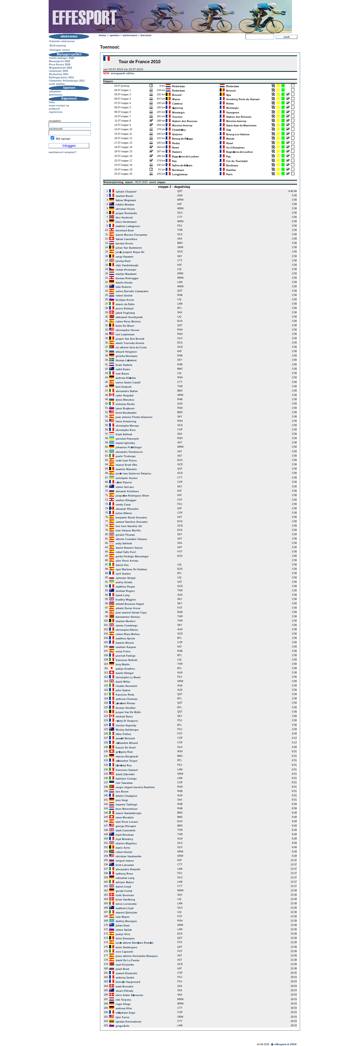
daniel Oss (122, 565)
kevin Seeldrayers (126, 947)
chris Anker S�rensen (129, 995)
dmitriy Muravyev (126, 921)
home (102, 35)
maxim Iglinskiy (125, 443)
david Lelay (123, 595)
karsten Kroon (124, 243)
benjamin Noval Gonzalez (131, 517)
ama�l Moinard (125, 738)
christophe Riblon (127, 630)
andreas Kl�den (126, 378)
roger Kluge (123, 1004)
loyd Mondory (124, 839)
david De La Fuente (127, 960)
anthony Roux (124, 873)
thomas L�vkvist (126, 360)
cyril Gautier (123, 573)
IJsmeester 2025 (58, 71)
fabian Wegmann (126, 200)
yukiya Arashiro (125, 668)
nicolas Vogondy (126, 725)
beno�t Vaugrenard (128, 982)
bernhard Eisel (125, 230)
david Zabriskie (125, 774)
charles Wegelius (126, 843)
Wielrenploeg (57, 45)
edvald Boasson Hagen (130, 604)
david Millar (123, 681)
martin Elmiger (125, 673)
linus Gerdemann (126, 222)
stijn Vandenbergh (127, 265)
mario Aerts (123, 847)
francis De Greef (125, 747)
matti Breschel (124, 986)
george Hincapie (126, 826)
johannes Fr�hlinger (129, 447)
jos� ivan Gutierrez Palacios (133, 473)
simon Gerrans (125, 487)
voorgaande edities (122, 73)
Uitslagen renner (59, 50)
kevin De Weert (125, 326)
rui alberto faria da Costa (131, 347)
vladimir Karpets (126, 647)
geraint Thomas (125, 535)
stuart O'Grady (124, 991)
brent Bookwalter (126, 412)
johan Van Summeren (129, 248)
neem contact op (59, 105)
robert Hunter (124, 852)
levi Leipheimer (125, 334)
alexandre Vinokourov (129, 452)
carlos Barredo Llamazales (132, 291)
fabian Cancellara (126, 239)
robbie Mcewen (125, 204)
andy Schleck (124, 543)
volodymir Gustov (127, 478)
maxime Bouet (124, 196)
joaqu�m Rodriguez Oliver (132, 495)
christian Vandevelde (128, 856)
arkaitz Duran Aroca (128, 608)
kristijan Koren (125, 300)
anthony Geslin (125, 977)
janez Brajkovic (125, 408)
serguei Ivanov (125, 860)
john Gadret (123, 690)
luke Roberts (123, 287)
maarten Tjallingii (126, 804)
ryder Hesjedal (125, 395)
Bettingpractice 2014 (61, 77)
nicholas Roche (125, 404)
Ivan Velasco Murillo (128, 530)
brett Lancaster (125, 865)
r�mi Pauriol (124, 482)
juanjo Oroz (123, 934)
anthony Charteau (127, 699)
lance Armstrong (126, 421)
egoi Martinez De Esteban (131, 569)
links (52, 102)
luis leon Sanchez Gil (129, 526)
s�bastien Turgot (126, 761)
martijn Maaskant (126, 274)
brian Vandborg (125, 899)
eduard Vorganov (126, 351)
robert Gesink (124, 295)
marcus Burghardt (127, 756)
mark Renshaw (125, 835)
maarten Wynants (126, 469)
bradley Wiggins (126, 599)
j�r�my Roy (124, 765)
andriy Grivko (124, 582)
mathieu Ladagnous (128, 226)
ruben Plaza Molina (127, 634)
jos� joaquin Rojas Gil (130, 252)
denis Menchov (125, 400)
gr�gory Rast (124, 752)
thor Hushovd (124, 217)
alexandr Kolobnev (127, 491)
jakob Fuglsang (125, 313)
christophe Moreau (127, 425)
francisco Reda (125, 694)
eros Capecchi (124, 951)
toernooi (146, 35)
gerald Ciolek (124, 891)
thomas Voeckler (126, 708)
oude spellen (57, 84)
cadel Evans (123, 369)
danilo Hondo (124, 282)
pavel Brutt (122, 969)
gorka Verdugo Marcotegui (132, 556)
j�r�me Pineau (125, 703)
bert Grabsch (124, 387)
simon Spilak (124, 930)
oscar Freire (123, 651)
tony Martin (123, 664)
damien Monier (125, 643)
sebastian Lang (125, 878)
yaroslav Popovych (127, 438)
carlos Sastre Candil (128, 382)
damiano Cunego (126, 778)
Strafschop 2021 (58, 74)
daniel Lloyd (123, 886)
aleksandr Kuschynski (129, 317)
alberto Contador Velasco (131, 539)
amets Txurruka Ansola (130, 343)
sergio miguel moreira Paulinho (135, 787)
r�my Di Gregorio (127, 721)
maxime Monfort (125, 621)
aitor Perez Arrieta (127, 560)
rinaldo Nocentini (126, 686)
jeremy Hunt (123, 261)
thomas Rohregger (127, 278)
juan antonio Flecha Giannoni (134, 417)
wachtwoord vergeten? (62, 152)
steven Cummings (127, 625)
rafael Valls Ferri (126, 552)
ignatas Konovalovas (128, 1021)
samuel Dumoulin (126, 973)
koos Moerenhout (126, 809)
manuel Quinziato (126, 912)
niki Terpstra (123, 999)
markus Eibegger (126, 500)
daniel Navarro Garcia (129, 547)
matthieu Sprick (125, 638)
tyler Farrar (122, 1017)
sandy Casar (123, 504)
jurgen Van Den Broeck (130, 339)
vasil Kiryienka (125, 964)
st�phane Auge (125, 1012)
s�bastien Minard (127, 743)
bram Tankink (124, 365)
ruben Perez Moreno (128, 321)
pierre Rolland (125, 308)
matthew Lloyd (125, 908)
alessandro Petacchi (128, 869)
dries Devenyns (125, 938)
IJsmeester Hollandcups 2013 (67, 80)
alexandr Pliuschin (127, 509)
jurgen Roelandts (126, 213)
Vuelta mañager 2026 (61, 58)
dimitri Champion (126, 796)
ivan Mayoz (122, 917)
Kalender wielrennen (62, 41)
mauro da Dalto (125, 304)
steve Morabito (125, 817)
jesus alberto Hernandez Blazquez (137, 956)
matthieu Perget (125, 586)
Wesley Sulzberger (127, 729)
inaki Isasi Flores (126, 460)
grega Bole (122, 1026)
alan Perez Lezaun (127, 822)
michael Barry (124, 716)
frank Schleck (124, 434)
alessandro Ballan (127, 391)
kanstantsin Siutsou (128, 617)
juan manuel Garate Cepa (131, 612)
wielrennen (55, 94)
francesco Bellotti (126, 660)
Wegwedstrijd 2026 (60, 67)
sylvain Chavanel (126, 191)
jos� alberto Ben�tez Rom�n (135, 943)
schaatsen (55, 91)
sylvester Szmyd (125, 578)
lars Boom (122, 791)
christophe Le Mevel (128, 677)
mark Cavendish (125, 830)
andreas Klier (124, 1008)
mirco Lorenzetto (126, 904)
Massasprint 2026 (59, 61)
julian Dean (123, 925)
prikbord (54, 108)
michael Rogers (125, 591)
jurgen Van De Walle (128, 712)
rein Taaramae (124, 783)
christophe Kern (126, 430)
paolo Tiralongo (126, 456)
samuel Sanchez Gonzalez (132, 522)
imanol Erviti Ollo (126, 465)
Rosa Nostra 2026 (59, 64)
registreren (55, 112)
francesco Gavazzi (127, 770)
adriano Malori (125, 882)
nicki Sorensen (125, 895)
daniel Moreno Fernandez (131, 235)
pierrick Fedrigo (126, 655)
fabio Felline (123, 734)
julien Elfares (124, 513)
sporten (114, 35)
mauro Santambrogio (129, 813)
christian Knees (125, 209)
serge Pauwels (124, 256)
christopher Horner (127, 330)
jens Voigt (122, 800)
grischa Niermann (127, 356)
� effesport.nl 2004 (284, 1044)
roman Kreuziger (126, 269)
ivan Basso (122, 373)
